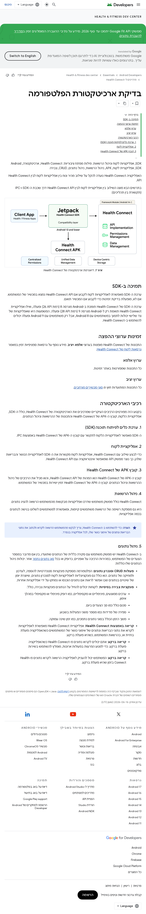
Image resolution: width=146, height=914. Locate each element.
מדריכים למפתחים (83, 793)
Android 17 (134, 786)
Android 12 (134, 817)
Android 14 (134, 805)
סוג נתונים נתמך (43, 559)
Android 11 (135, 823)
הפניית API (88, 799)
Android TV (40, 758)
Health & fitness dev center (118, 16)
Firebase (136, 860)
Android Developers (130, 75)
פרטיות (90, 758)
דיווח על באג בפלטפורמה (32, 786)
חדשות (137, 758)
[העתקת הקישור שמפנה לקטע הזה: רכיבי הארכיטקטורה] (96, 404)
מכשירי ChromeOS (36, 746)
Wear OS (41, 740)
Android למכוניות (37, 752)
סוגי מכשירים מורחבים (88, 387)
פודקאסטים (134, 770)
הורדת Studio (86, 805)
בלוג (138, 764)
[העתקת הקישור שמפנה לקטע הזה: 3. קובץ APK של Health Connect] (83, 470)
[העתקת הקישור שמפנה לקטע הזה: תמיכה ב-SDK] (108, 286)
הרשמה (88, 895)
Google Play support (35, 799)
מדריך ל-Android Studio (80, 786)
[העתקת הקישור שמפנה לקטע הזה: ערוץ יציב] (122, 379)
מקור (138, 752)
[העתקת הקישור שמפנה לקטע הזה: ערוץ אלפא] (119, 360)
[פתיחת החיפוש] (54, 4)
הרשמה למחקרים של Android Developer (29, 806)
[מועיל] (13, 75)
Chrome (136, 854)
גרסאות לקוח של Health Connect (119, 349)
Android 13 (135, 811)
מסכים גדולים (39, 734)
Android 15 (134, 799)
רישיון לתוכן (63, 691)
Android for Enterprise (128, 740)
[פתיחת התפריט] (138, 4)
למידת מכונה (86, 740)
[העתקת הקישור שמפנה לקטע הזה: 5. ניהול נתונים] (114, 546)
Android (136, 734)
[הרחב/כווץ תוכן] (126, 115)
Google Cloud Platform (127, 866)
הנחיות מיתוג (112, 885)
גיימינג (90, 734)
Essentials (108, 75)
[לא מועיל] (7, 75)
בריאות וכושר (86, 746)
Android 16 (134, 793)
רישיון (126, 885)
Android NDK (86, 811)
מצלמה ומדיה (86, 752)
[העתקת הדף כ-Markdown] (124, 103)
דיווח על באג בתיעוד (35, 793)
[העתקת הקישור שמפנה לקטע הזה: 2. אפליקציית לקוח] (107, 447)
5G (92, 764)
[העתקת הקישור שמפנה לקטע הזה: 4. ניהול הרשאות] (110, 494)
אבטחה (137, 746)
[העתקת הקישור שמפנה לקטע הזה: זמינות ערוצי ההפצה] (94, 337)
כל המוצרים (134, 872)
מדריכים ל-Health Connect (121, 79)
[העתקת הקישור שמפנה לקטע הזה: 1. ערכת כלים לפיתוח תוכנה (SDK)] (81, 427)
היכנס (8, 4)
